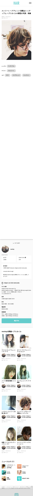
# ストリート (11, 70)
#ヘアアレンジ (16, 75)
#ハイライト (26, 75)
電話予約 (16, 324)
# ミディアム (11, 66)
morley (12, 252)
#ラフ (7, 75)
